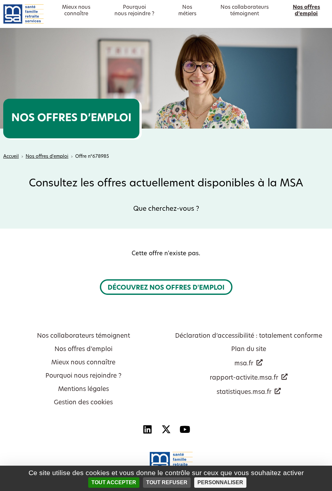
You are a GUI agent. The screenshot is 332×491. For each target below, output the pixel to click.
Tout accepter (113, 482)
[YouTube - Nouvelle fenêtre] (184, 429)
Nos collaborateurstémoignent (244, 11)
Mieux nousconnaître (76, 11)
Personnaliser (220, 482)
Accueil (11, 156)
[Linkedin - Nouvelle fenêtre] (147, 429)
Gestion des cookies (83, 403)
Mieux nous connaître (83, 363)
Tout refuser (166, 482)
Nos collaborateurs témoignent (83, 336)
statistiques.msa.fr (244, 392)
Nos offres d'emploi (47, 156)
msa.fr (243, 364)
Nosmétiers (187, 11)
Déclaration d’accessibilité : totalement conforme (248, 336)
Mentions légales (83, 389)
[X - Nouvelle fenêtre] (166, 429)
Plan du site (248, 349)
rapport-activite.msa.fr (244, 378)
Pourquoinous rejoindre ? (134, 11)
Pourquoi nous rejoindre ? (83, 376)
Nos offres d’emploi (83, 349)
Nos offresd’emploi (306, 11)
